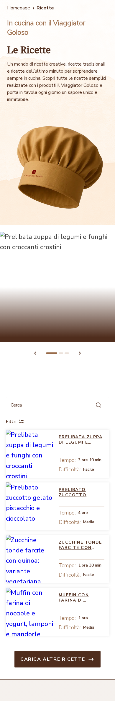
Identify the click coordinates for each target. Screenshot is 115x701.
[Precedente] (35, 353)
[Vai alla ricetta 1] (51, 353)
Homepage (18, 8)
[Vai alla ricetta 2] (61, 353)
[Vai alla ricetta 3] (67, 353)
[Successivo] (79, 353)
